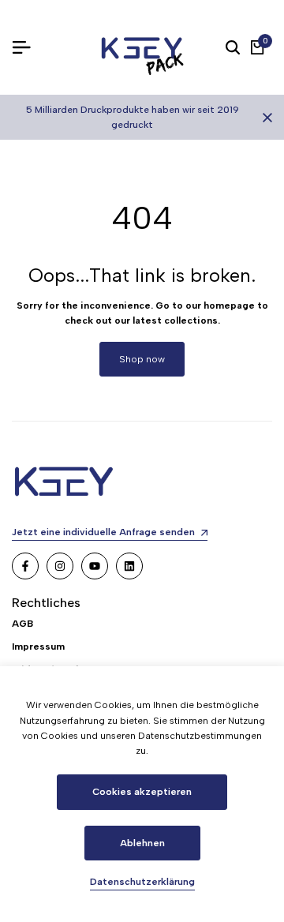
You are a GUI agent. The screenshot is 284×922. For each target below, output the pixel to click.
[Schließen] (264, 118)
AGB (22, 623)
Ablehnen (142, 843)
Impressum (38, 646)
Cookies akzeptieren (142, 791)
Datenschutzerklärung (142, 881)
